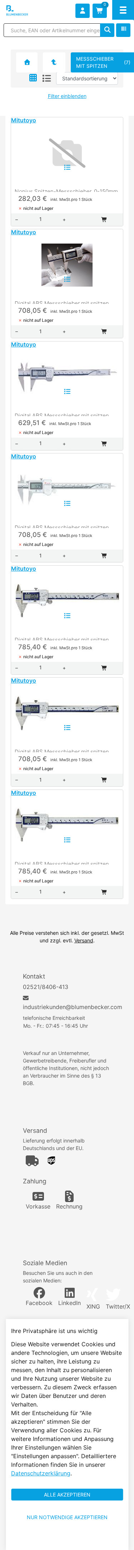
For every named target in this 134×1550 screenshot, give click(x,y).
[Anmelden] (82, 11)
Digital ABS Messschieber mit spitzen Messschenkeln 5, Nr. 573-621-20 (62, 302)
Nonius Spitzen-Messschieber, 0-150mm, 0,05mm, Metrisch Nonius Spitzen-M (67, 190)
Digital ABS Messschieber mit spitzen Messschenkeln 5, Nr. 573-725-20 (62, 638)
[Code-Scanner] (123, 30)
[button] (33, 78)
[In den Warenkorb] (104, 219)
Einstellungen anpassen (67, 1540)
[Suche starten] (107, 30)
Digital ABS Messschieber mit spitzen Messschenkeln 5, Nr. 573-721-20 (62, 526)
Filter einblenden (67, 96)
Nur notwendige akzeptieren (67, 1517)
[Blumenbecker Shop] (27, 10)
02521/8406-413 (45, 986)
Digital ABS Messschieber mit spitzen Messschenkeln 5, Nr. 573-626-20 (62, 750)
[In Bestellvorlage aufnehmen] (67, 167)
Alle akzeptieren (67, 1495)
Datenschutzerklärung (40, 1473)
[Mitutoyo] (54, 62)
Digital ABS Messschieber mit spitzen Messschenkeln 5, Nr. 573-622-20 (62, 414)
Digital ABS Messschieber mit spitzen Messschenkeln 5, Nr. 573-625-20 (62, 862)
